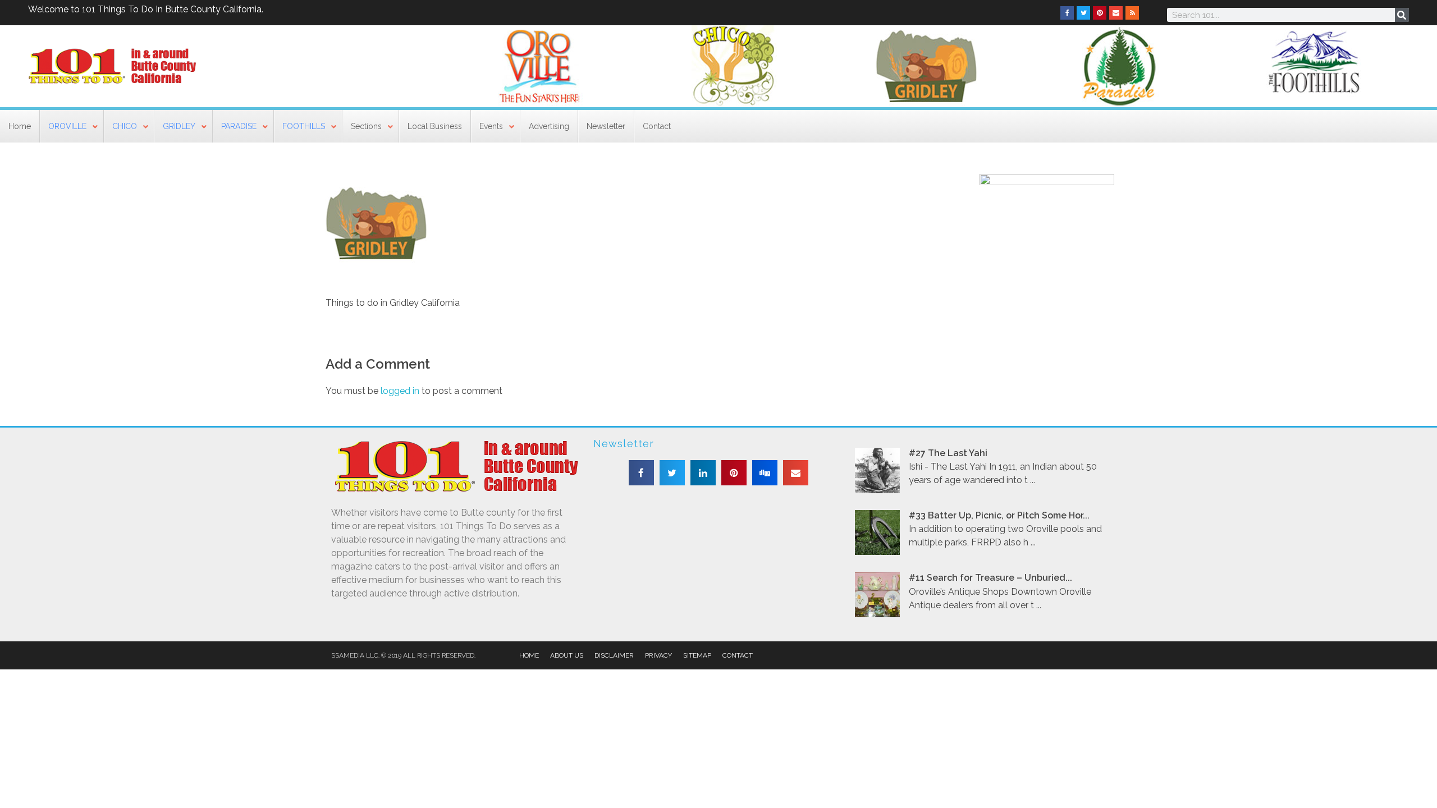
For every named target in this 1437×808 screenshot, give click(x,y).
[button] (641, 472)
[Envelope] (1116, 13)
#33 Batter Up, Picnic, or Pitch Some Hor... (999, 515)
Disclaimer (614, 655)
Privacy (658, 655)
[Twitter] (1083, 13)
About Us (566, 655)
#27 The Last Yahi (948, 453)
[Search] (1402, 15)
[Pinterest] (1099, 13)
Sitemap (697, 655)
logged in (401, 390)
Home (529, 655)
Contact (737, 655)
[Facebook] (1067, 13)
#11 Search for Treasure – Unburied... (990, 577)
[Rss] (1132, 13)
